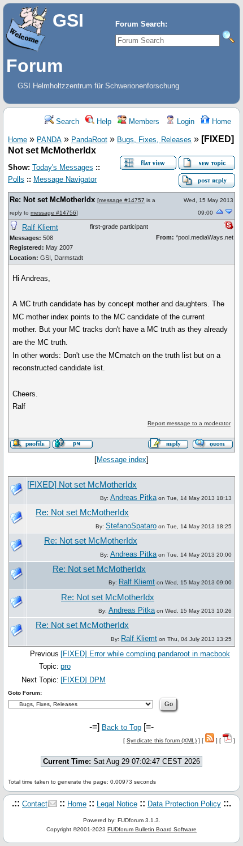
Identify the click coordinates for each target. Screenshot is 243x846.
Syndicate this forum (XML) (162, 740)
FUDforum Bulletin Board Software (152, 829)
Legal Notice (117, 804)
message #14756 (53, 213)
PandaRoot (89, 139)
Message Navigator (65, 179)
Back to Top (121, 727)
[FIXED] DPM (83, 680)
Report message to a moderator (189, 423)
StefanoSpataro (131, 526)
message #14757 (122, 200)
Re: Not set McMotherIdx (52, 199)
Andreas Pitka (133, 497)
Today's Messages (62, 167)
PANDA (49, 139)
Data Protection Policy (184, 804)
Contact (34, 804)
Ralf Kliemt (40, 227)
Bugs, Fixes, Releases (154, 139)
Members (143, 121)
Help (102, 121)
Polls (16, 179)
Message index (121, 459)
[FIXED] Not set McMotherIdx (82, 484)
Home (220, 121)
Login (184, 121)
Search (66, 121)
